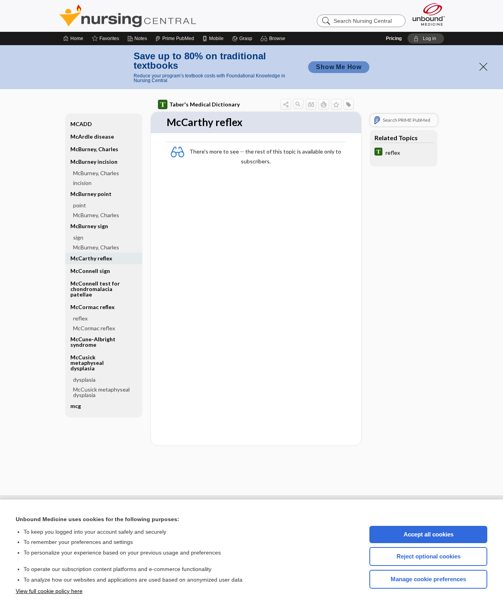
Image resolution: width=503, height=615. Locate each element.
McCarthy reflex (91, 258)
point (79, 205)
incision (82, 182)
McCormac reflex (94, 328)
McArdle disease (92, 136)
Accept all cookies (428, 534)
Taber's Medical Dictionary (204, 104)
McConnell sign (90, 270)
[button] (274, 38)
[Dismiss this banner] (483, 67)
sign (78, 237)
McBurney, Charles (94, 149)
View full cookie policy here (49, 591)
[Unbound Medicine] (428, 14)
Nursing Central (157, 15)
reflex (80, 318)
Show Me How (339, 67)
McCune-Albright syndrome (93, 342)
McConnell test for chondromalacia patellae (95, 289)
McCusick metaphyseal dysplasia (101, 392)
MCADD (81, 124)
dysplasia (84, 379)
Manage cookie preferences (428, 579)
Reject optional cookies (429, 556)
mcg (75, 406)
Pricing (394, 38)
